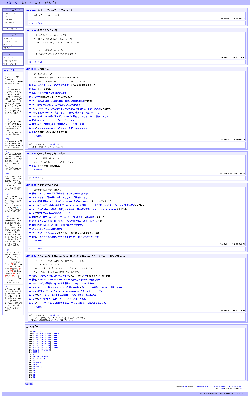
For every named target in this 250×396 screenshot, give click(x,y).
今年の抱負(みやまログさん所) (52, 93)
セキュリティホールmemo (104, 209)
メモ (34, 205)
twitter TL (9, 70)
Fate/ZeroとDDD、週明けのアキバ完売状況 (63, 225)
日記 (34, 85)
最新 (26, 384)
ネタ (34, 101)
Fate (85, 276)
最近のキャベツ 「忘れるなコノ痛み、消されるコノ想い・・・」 (69, 112)
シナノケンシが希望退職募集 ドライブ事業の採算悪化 (64, 193)
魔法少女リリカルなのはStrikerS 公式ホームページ (66, 201)
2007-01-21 (31, 153)
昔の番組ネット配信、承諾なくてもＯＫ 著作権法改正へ (65, 209)
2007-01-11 (31, 69)
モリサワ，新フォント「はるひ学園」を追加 (58, 287)
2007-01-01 (31, 10)
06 (45, 333)
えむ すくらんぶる (47, 233)
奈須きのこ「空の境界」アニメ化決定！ (61, 105)
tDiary (185, 386)
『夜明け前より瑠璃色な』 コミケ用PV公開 (63, 124)
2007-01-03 (31, 30)
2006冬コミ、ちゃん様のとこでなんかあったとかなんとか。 (66, 109)
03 (38, 333)
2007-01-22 (31, 185)
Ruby (222, 388)
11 (38, 331)
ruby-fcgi (242, 388)
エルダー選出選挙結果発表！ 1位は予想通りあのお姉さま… (71, 295)
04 (34, 331)
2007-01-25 (31, 256)
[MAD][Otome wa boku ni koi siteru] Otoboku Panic (61, 101)
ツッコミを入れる (36, 23)
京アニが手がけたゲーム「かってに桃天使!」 (64, 217)
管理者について (9, 38)
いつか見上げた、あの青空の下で (53, 85)
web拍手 (36, 97)
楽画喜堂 (90, 217)
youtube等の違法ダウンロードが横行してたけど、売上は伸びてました (75, 116)
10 (36, 331)
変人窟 (97, 109)
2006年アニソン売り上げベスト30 (58, 120)
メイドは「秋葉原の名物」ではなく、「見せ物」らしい (64, 197)
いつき (7, 74)
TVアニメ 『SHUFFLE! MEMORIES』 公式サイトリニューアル (73, 291)
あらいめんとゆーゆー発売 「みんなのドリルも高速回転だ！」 (68, 221)
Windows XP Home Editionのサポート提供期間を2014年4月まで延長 (69, 279)
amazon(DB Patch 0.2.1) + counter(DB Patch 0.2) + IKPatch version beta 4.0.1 (221, 386)
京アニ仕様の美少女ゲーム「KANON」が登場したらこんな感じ (73, 205)
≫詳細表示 (38, 136)
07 (47, 333)
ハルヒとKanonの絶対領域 (50, 229)
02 (36, 333)
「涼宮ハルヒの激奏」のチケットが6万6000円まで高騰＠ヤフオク (68, 237)
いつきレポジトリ (10, 29)
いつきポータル (9, 13)
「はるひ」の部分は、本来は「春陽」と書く (102, 287)
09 (51, 333)
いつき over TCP (9, 23)
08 (49, 333)
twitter (5, 26)
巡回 (34, 276)
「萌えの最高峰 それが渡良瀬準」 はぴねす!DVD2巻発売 (66, 283)
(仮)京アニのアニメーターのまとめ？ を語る (64, 299)
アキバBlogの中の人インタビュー (58, 213)
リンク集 (6, 48)
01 (34, 333)
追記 (31, 384)
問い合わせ (7, 45)
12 (40, 331)
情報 (40, 105)
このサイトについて (11, 42)
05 (43, 333)
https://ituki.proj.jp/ (217, 393)
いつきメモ (7, 19)
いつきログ (9, 3)
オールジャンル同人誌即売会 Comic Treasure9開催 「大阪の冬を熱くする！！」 (75, 303)
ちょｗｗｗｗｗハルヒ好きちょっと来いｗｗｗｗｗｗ (63, 128)
